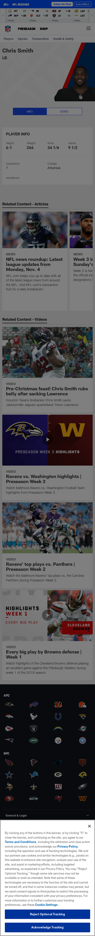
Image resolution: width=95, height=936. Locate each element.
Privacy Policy (67, 846)
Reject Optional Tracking (47, 914)
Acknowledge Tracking (47, 927)
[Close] (89, 826)
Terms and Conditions (20, 842)
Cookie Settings (46, 905)
